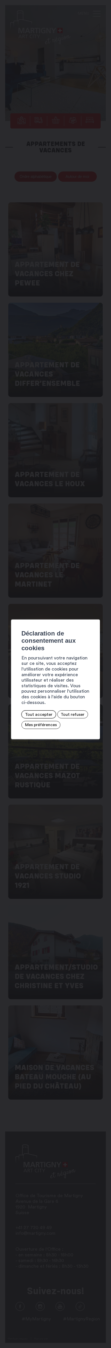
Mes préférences (41, 725)
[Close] (95, 613)
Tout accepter (38, 714)
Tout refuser (72, 714)
